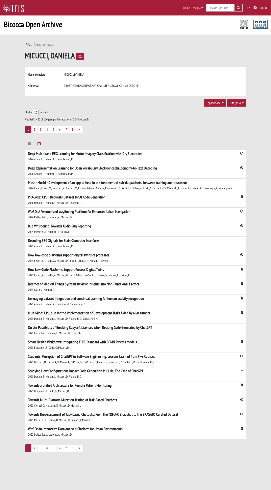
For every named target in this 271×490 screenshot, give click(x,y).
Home (186, 8)
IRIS (27, 44)
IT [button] (247, 8)
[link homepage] (14, 8)
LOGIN (263, 8)
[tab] (29, 144)
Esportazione (214, 103)
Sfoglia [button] (197, 8)
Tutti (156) (235, 103)
